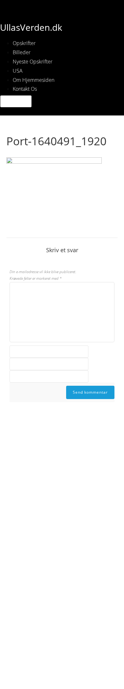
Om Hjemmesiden (33, 79)
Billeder (22, 52)
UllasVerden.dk (31, 27)
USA (18, 70)
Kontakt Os (25, 88)
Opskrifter (24, 43)
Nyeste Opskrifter (32, 61)
